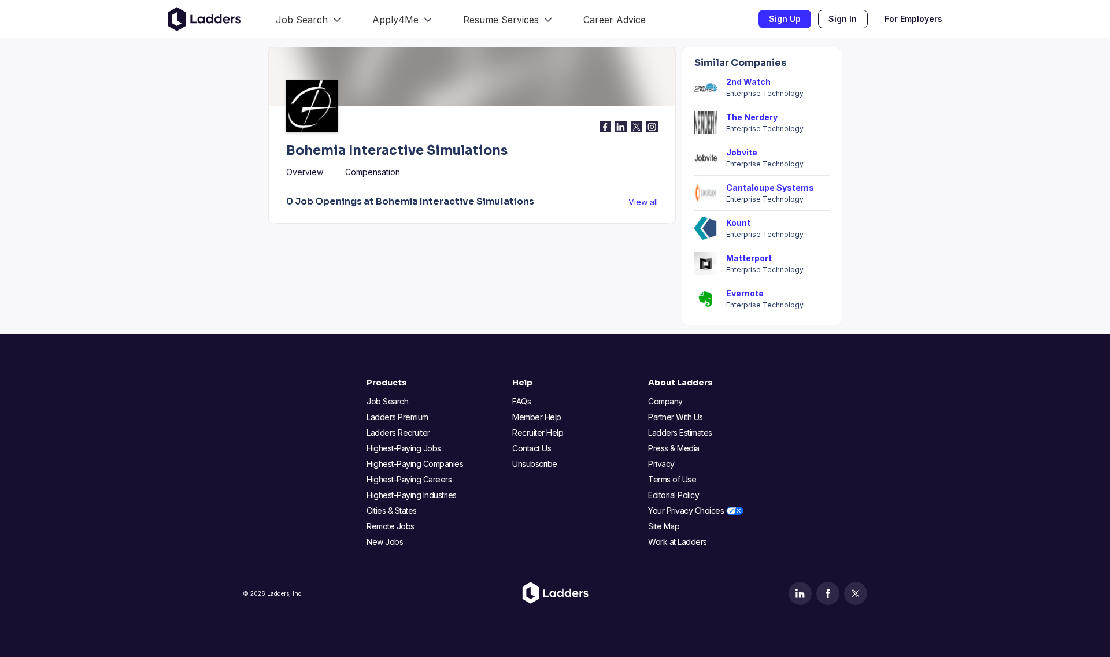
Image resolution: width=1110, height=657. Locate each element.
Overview (304, 172)
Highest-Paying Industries (412, 495)
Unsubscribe (534, 464)
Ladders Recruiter (398, 432)
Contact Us (531, 448)
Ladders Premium (397, 417)
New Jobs (385, 542)
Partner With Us (675, 417)
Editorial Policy (673, 495)
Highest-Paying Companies (415, 464)
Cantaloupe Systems (770, 187)
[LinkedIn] (800, 593)
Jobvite (741, 152)
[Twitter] (855, 593)
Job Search (387, 401)
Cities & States (392, 510)
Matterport (749, 258)
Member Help (536, 417)
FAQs (521, 401)
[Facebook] (827, 593)
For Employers (913, 19)
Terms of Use (672, 479)
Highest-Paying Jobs (404, 448)
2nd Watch (748, 82)
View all (643, 202)
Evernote (745, 293)
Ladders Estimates (680, 432)
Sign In (842, 19)
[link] (308, 19)
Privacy (661, 464)
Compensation (372, 172)
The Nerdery (752, 117)
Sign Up (785, 19)
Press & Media (674, 448)
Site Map (663, 526)
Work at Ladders (677, 542)
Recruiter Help (537, 432)
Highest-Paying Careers (409, 479)
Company (665, 401)
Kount (738, 223)
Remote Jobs (391, 526)
